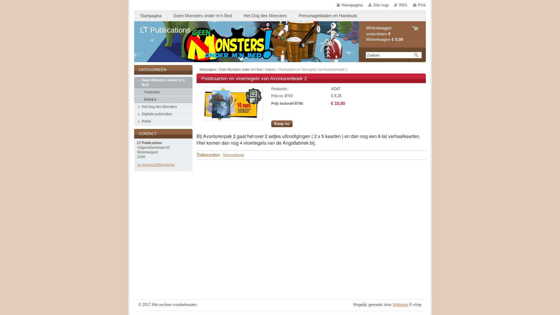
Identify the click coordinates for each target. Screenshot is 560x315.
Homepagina (352, 5)
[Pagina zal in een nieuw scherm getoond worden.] (233, 120)
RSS (403, 5)
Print (422, 5)
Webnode (400, 304)
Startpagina (208, 69)
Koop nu (282, 124)
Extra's (270, 69)
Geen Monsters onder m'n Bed (240, 69)
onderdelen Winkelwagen (384, 34)
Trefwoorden (208, 155)
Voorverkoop (233, 155)
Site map (380, 5)
